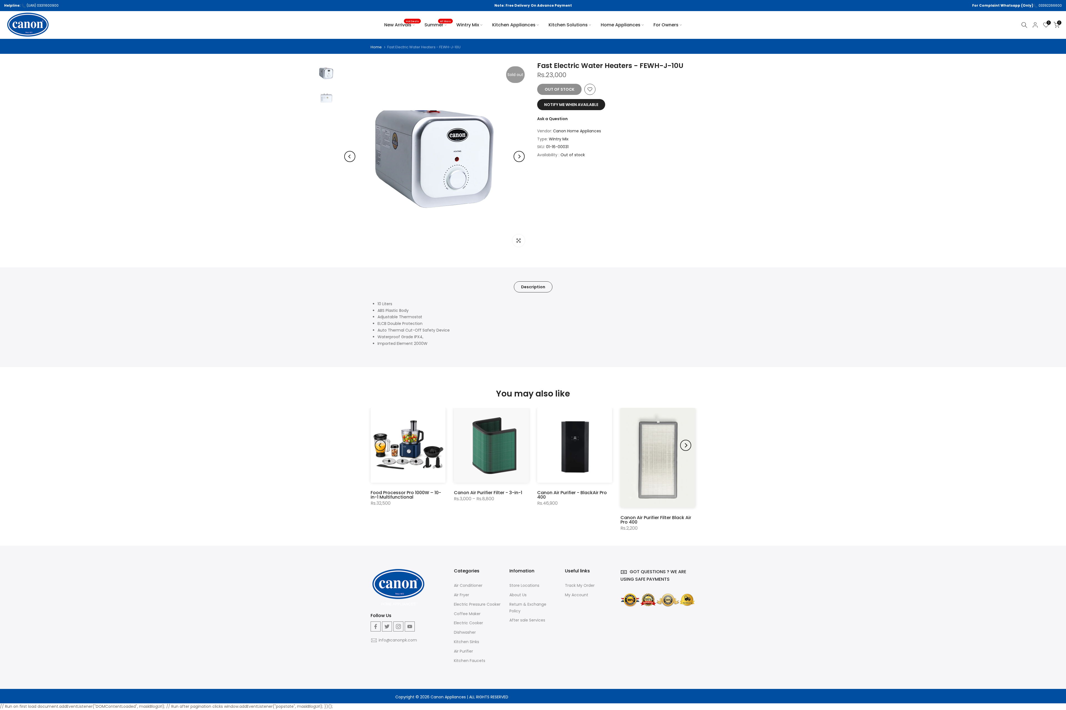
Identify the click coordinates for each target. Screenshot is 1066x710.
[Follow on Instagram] (398, 626)
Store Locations (524, 585)
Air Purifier (463, 651)
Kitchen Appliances (513, 25)
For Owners (665, 25)
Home (376, 47)
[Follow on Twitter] (387, 626)
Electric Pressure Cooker (477, 604)
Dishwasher (465, 632)
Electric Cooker (468, 623)
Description (533, 286)
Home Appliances (620, 25)
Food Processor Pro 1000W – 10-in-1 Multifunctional (406, 494)
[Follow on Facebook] (376, 626)
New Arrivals (401, 24)
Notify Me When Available (571, 104)
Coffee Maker (467, 613)
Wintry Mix (467, 25)
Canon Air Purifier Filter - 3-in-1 (488, 492)
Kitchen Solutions (568, 25)
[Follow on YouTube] (410, 626)
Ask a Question (552, 119)
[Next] (519, 156)
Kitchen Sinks (466, 642)
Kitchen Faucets (469, 660)
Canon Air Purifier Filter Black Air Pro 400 (655, 519)
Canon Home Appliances (577, 131)
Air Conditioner (468, 585)
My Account (576, 595)
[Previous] (349, 156)
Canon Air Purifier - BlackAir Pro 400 (572, 494)
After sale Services (527, 620)
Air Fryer (461, 595)
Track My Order (580, 585)
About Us (518, 595)
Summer (437, 24)
